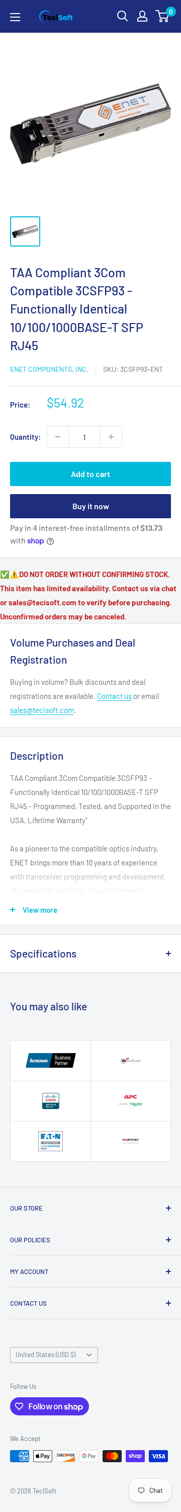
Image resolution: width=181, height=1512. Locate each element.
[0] (162, 16)
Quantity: (25, 436)
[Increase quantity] (111, 436)
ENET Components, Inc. (49, 369)
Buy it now (90, 506)
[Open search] (122, 16)
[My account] (142, 16)
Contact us (114, 695)
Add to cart (90, 474)
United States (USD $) (45, 1354)
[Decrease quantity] (57, 436)
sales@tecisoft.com (42, 709)
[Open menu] (15, 17)
